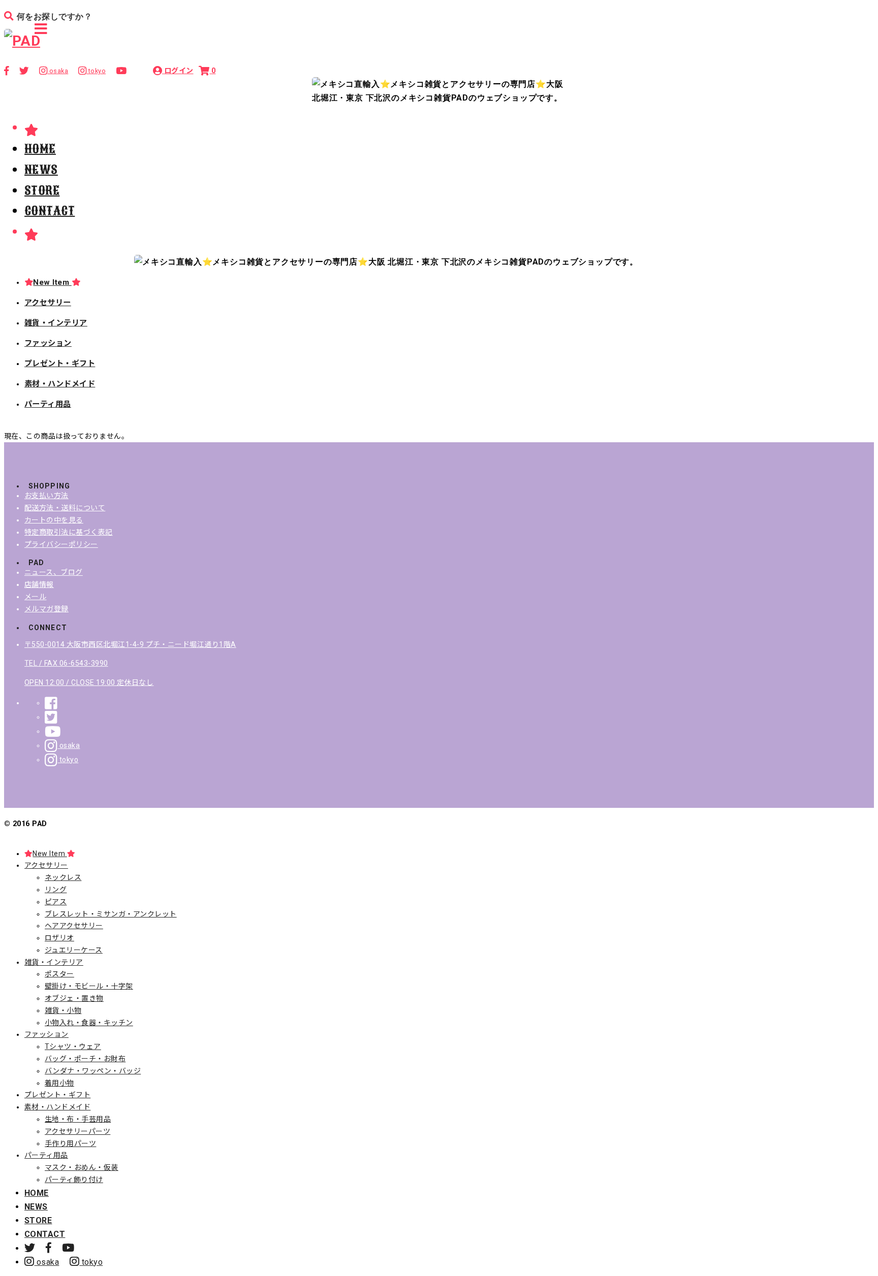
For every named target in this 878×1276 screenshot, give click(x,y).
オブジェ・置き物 (74, 998)
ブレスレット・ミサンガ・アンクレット (111, 914)
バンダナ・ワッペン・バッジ (93, 1071)
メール (35, 597)
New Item (52, 282)
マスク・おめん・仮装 (81, 1167)
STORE (41, 190)
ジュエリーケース (74, 950)
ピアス (56, 902)
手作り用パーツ (70, 1143)
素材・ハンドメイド (59, 383)
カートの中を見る (53, 520)
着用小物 (59, 1083)
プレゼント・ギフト (59, 363)
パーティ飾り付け (74, 1179)
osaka (68, 745)
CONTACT (49, 210)
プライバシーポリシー (61, 544)
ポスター (59, 974)
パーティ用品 (47, 404)
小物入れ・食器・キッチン (89, 1023)
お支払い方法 (46, 496)
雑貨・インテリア (55, 323)
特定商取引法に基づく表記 (68, 532)
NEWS (41, 169)
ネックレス (63, 877)
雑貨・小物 (63, 1010)
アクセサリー (47, 302)
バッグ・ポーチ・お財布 (85, 1059)
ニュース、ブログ (53, 572)
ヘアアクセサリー (74, 926)
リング (56, 890)
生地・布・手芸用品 (78, 1119)
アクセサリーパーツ (77, 1131)
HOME (40, 148)
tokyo (67, 760)
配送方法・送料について (64, 508)
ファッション (48, 343)
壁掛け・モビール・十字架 (89, 986)
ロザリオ (59, 938)
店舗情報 (39, 584)
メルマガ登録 (46, 609)
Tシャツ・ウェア (73, 1046)
